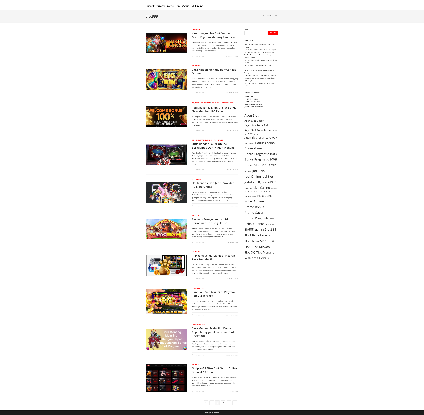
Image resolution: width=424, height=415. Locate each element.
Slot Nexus (251, 241)
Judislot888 (252, 182)
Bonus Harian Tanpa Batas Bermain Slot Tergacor (260, 50)
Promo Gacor (253, 212)
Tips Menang (265, 252)
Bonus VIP (268, 165)
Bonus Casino (265, 143)
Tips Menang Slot (198, 288)
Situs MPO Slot (269, 224)
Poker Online (207, 140)
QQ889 (272, 219)
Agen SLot (196, 102)
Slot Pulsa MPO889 (258, 247)
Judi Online (196, 66)
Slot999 (249, 235)
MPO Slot (247, 192)
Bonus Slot (205, 102)
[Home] (264, 16)
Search (246, 29)
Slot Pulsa (267, 241)
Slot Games (218, 140)
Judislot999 (268, 182)
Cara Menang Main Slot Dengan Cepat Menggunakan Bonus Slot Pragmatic (213, 331)
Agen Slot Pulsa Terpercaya (260, 130)
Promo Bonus (254, 207)
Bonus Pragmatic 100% (260, 154)
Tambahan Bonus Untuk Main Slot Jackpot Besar (260, 75)
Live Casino (261, 187)
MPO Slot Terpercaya (250, 196)
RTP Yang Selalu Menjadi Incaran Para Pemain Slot (213, 257)
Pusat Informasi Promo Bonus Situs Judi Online (174, 6)
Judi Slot (225, 102)
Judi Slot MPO (248, 188)
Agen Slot (251, 115)
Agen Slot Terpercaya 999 (260, 137)
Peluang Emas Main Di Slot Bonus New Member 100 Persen (214, 109)
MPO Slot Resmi (265, 192)
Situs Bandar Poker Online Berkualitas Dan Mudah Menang (213, 145)
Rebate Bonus (254, 224)
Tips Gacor (196, 29)
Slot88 (249, 229)
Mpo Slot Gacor (255, 192)
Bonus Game (253, 148)
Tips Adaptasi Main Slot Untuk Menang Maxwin (259, 52)
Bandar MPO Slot (249, 143)
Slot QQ (250, 252)
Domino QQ (247, 171)
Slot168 (259, 229)
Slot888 (270, 229)
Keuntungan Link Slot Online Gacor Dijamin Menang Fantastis (213, 35)
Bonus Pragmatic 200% (260, 159)
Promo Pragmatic (256, 218)
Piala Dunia (264, 196)
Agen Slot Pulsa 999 (256, 125)
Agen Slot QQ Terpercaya (251, 134)
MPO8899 (273, 188)
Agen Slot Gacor (254, 120)
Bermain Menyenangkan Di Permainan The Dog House (210, 221)
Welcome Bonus (256, 258)
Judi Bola (258, 171)
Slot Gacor (263, 235)
